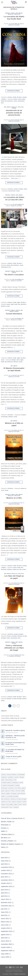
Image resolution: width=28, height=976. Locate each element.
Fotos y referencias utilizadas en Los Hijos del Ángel (14, 647)
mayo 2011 (4, 912)
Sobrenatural (21, 101)
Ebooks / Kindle (10, 13)
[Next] (18, 705)
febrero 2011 (5, 922)
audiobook (4, 777)
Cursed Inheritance (14, 314)
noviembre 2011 (6, 906)
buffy (2, 779)
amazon (15, 99)
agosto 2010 (5, 934)
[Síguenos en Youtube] (26, 2)
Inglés (18, 271)
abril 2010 (4, 938)
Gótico (12, 790)
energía (17, 785)
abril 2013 (4, 893)
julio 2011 (4, 909)
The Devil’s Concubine (14, 275)
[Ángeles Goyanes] (14, 2)
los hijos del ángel (16, 698)
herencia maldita (20, 790)
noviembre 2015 (6, 867)
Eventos (3, 828)
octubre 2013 (5, 883)
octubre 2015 (5, 870)
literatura (3, 306)
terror (2, 103)
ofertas (3, 804)
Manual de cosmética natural (15, 730)
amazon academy (11, 774)
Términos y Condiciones (14, 971)
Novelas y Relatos (14, 14)
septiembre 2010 (6, 931)
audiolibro (10, 777)
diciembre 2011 (6, 902)
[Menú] (2, 2)
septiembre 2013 (6, 886)
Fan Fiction (18, 788)
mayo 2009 (4, 954)
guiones (8, 790)
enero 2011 (5, 925)
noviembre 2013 (6, 880)
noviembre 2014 (6, 873)
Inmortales (14, 636)
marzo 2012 (5, 899)
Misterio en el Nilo (14, 498)
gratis (2, 790)
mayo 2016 (4, 861)
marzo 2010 (5, 941)
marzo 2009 (5, 957)
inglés (12, 304)
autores (16, 777)
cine (15, 779)
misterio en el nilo (17, 569)
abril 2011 (4, 915)
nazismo (24, 698)
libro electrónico (9, 101)
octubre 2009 (5, 947)
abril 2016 (4, 864)
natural (13, 801)
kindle (2, 101)
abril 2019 (4, 857)
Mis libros (19, 13)
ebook (19, 99)
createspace (15, 782)
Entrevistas (4, 788)
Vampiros (16, 807)
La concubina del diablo (12, 796)
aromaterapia (21, 774)
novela (15, 101)
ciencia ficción (11, 191)
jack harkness (21, 793)
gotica (23, 99)
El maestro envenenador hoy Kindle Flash (15, 743)
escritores (11, 788)
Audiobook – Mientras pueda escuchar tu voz (15, 736)
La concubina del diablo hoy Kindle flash (14, 750)
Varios (14, 108)
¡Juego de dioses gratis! (13, 756)
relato (15, 804)
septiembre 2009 (6, 950)
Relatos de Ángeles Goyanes (11, 844)
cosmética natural (6, 782)
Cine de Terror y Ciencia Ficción (11, 818)
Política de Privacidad (14, 970)
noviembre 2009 (6, 944)
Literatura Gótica (6, 834)
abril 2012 (4, 896)
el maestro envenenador (7, 785)
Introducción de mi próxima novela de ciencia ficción (14, 112)
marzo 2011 (5, 918)
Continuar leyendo (14, 90)
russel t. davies (22, 804)
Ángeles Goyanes (14, 25)
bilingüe (14, 360)
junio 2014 (4, 877)
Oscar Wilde (9, 804)
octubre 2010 (5, 928)
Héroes (9, 636)
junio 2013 (4, 890)
